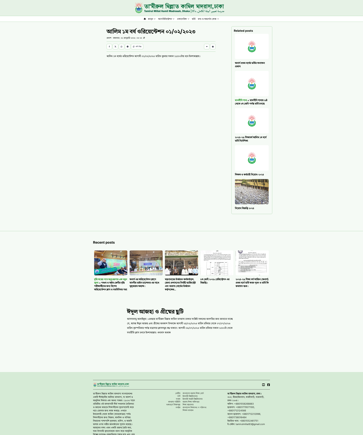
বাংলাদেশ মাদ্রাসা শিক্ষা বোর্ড (193, 393)
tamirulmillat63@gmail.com (250, 424)
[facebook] (268, 384)
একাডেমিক (182, 18)
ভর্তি (194, 18)
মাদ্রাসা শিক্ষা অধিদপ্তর (191, 401)
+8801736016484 (236, 417)
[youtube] (263, 384)
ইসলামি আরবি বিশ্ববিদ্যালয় (192, 399)
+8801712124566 (236, 410)
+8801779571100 (245, 407)
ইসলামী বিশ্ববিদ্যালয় (190, 396)
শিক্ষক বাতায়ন (188, 410)
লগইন (178, 407)
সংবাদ (178, 399)
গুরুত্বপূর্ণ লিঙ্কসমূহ (173, 404)
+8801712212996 (251, 413)
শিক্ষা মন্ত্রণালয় (188, 404)
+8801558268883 (244, 403)
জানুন (150, 18)
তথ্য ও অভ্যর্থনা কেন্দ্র (207, 18)
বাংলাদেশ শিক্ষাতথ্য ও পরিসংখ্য (194, 407)
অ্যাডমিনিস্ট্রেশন (165, 18)
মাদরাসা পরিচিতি (174, 401)
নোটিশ (177, 393)
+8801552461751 (249, 420)
